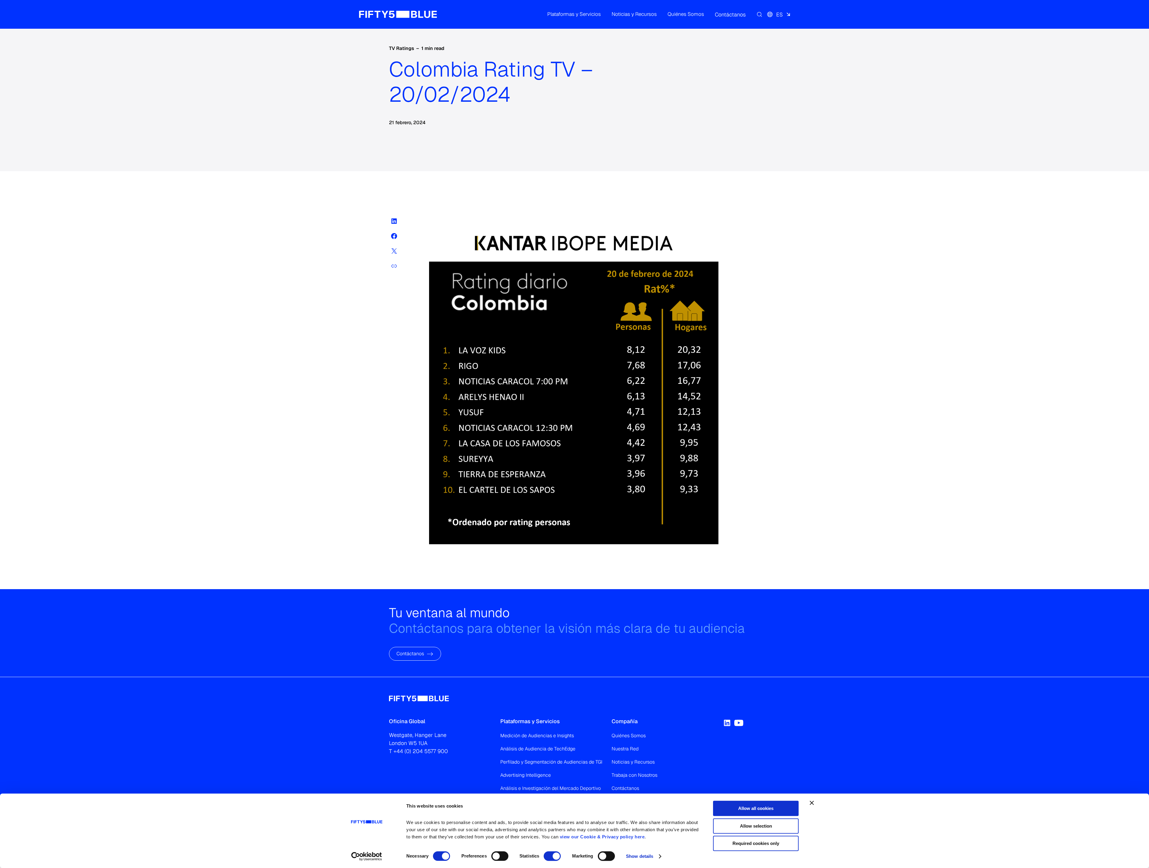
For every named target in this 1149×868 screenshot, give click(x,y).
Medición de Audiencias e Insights (537, 735)
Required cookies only (755, 843)
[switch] (499, 856)
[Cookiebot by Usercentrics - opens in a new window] (367, 856)
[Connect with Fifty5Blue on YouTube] (738, 722)
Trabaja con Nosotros (634, 775)
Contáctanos (410, 653)
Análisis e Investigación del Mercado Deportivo (550, 788)
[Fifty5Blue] (398, 14)
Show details (639, 856)
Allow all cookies (755, 808)
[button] (574, 14)
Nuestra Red (625, 749)
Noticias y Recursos (633, 762)
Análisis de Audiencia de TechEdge (537, 749)
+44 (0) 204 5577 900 (420, 751)
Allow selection (756, 826)
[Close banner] (812, 803)
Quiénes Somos (629, 735)
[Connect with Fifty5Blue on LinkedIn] (727, 723)
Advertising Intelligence (525, 775)
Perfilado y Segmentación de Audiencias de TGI (551, 762)
